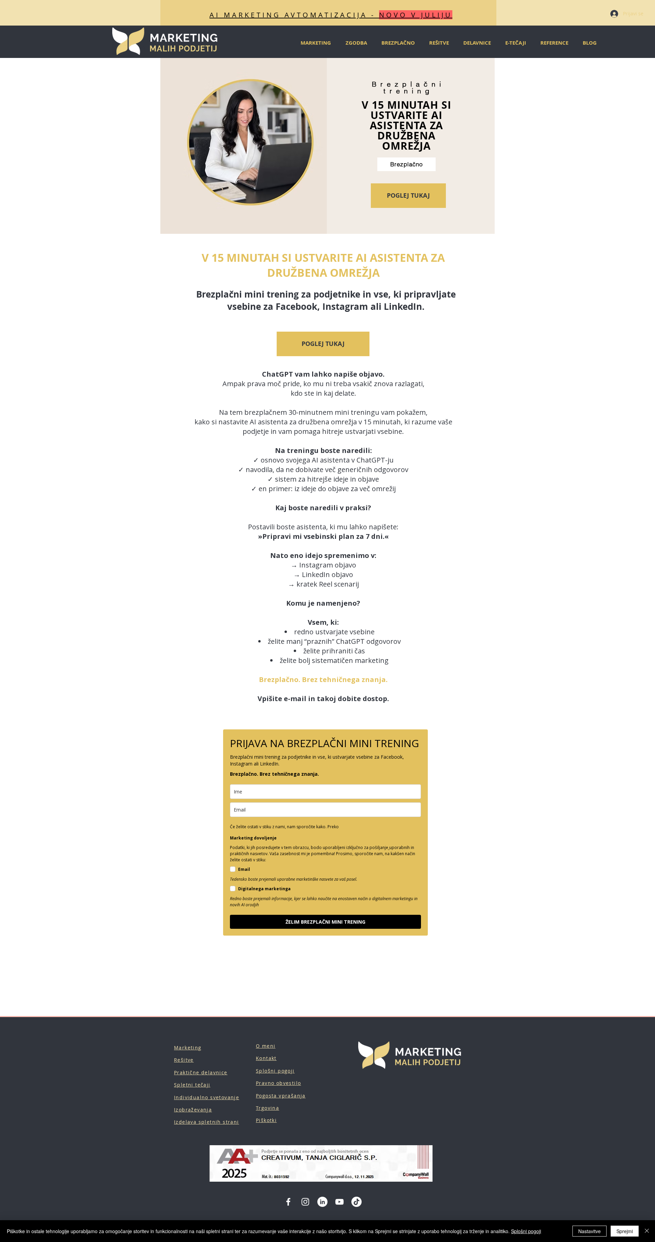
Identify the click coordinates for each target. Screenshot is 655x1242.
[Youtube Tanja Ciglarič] (339, 1202)
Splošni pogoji (526, 1231)
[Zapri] (647, 1231)
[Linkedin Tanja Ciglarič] (322, 1202)
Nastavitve (589, 1231)
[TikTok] (356, 1202)
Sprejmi (624, 1231)
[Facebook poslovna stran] (288, 1202)
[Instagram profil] (305, 1202)
